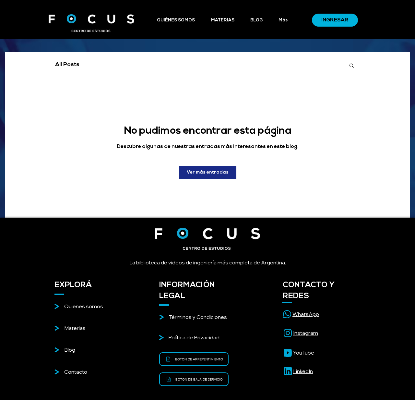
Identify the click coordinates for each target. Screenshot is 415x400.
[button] (352, 65)
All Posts (67, 65)
